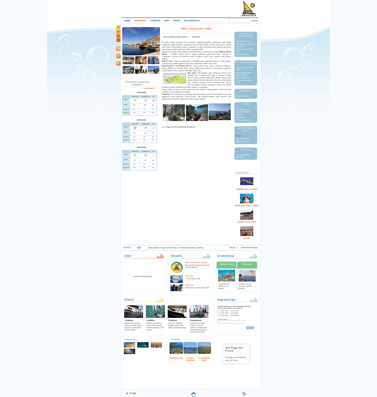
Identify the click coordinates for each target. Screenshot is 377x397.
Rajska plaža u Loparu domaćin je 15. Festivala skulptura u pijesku (175, 248)
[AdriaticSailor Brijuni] (143, 347)
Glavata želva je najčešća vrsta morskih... (224, 286)
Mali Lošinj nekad (242, 78)
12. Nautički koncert (243, 120)
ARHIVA (232, 248)
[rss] (118, 50)
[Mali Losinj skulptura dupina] (153, 73)
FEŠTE (176, 20)
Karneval (239, 114)
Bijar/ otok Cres (247, 222)
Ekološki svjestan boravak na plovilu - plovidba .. (246, 286)
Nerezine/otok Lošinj (246, 206)
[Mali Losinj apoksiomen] (141, 73)
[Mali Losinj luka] (141, 55)
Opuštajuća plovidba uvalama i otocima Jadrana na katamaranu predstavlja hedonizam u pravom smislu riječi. (198, 327)
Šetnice (238, 136)
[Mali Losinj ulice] (141, 64)
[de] (118, 37)
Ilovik (247, 238)
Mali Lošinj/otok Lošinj (175, 37)
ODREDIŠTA (140, 20)
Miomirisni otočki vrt (243, 139)
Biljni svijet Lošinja (242, 141)
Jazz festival (240, 117)
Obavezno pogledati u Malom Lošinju (243, 74)
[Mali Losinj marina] (128, 64)
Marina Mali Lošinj (247, 189)
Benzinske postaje (242, 54)
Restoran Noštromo (243, 96)
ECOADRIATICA (192, 20)
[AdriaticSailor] (129, 354)
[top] (193, 396)
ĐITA (166, 20)
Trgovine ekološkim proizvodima (243, 156)
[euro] (118, 65)
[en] (118, 33)
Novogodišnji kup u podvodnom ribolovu (243, 110)
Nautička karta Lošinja (244, 41)
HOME (127, 20)
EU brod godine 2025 (192, 279)
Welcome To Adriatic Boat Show (248, 8)
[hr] (118, 28)
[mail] (118, 58)
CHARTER (155, 20)
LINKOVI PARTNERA (249, 248)
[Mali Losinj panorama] (128, 73)
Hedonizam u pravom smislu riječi (197, 288)
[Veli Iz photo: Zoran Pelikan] (129, 347)
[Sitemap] (132, 394)
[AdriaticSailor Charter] (156, 347)
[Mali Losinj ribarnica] (153, 64)
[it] (118, 41)
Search (255, 21)
